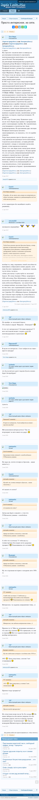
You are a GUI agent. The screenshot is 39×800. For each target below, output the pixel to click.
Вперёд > (11, 31)
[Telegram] (19, 27)
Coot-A (11, 187)
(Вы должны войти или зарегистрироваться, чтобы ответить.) (21, 732)
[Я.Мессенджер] (25, 27)
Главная (5, 10)
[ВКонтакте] (13, 27)
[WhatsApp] (22, 27)
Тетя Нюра (12, 37)
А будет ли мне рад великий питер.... (16, 774)
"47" (10, 317)
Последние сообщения (8, 13)
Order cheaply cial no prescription (14, 767)
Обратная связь (27, 795)
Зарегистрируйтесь (10, 41)
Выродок (12, 555)
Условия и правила (33, 797)
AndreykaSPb (6, 310)
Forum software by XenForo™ (9, 797)
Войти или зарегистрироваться (27, 1)
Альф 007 (5, 179)
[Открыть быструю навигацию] (36, 18)
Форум (13, 10)
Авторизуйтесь (26, 41)
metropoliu (12, 446)
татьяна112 (12, 221)
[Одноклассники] (16, 27)
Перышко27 (13, 343)
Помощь (35, 795)
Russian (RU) (4, 795)
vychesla (12, 364)
